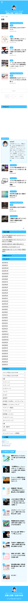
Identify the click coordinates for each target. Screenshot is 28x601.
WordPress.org (6, 445)
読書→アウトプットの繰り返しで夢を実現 (14, 593)
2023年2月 (5, 262)
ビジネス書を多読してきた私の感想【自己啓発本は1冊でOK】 (18, 51)
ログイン (4, 440)
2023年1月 (5, 265)
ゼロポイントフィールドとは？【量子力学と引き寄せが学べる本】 (18, 511)
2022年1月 (5, 298)
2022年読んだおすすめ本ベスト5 (11, 247)
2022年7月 (5, 282)
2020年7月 (5, 348)
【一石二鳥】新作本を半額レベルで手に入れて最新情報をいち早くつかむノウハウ (18, 64)
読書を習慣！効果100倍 (14, 13)
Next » (14, 91)
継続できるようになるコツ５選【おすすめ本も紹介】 (18, 457)
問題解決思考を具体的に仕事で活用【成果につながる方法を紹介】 (18, 522)
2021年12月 (5, 301)
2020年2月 (5, 361)
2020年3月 (5, 359)
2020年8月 (5, 345)
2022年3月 (5, 293)
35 (21, 96)
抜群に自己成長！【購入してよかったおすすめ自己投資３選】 (18, 555)
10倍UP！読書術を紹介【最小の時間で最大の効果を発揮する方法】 (18, 544)
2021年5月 (5, 320)
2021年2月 (5, 328)
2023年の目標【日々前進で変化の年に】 (13, 244)
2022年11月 (5, 270)
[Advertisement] (14, 123)
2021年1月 (5, 331)
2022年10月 (5, 273)
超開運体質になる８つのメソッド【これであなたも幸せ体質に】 (18, 79)
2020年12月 (5, 334)
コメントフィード (6, 443)
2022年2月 (5, 295)
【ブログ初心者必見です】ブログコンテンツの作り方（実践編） (18, 169)
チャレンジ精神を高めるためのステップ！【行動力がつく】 (18, 479)
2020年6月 (5, 350)
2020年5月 (5, 353)
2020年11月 (5, 337)
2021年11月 (5, 304)
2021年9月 (5, 309)
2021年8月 (5, 312)
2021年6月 (5, 317)
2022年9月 (5, 276)
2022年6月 (5, 284)
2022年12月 (5, 268)
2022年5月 (5, 287)
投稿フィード (5, 442)
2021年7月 (5, 315)
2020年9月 (5, 342)
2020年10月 (5, 339)
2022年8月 (5, 279)
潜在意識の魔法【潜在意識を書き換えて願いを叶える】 (18, 566)
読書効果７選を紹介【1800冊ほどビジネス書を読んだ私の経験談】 (18, 490)
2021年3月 (5, 326)
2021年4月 (5, 323)
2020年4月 (5, 356)
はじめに (13, 575)
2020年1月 (5, 364)
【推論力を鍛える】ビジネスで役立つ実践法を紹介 (14, 250)
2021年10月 (5, 306)
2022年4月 (5, 290)
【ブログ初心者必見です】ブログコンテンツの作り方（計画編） (18, 182)
